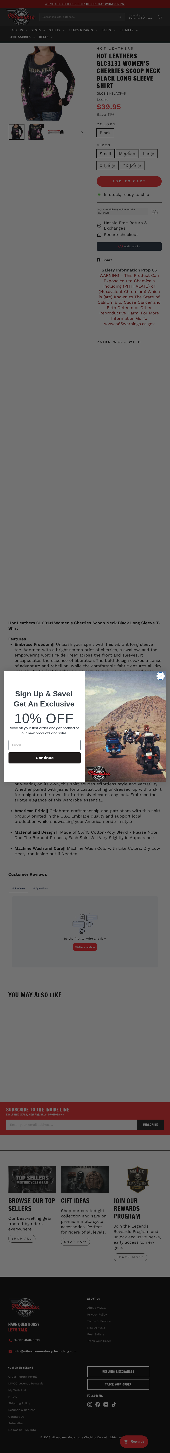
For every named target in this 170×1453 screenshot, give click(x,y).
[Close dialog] (160, 676)
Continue (45, 757)
